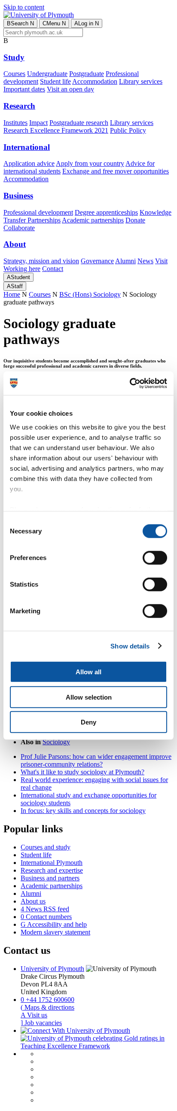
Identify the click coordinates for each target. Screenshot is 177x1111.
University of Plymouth (52, 968)
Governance (97, 261)
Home (11, 294)
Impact (38, 122)
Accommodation (94, 81)
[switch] (155, 558)
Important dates (24, 89)
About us (33, 901)
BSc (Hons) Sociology (90, 294)
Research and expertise (52, 870)
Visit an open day (70, 89)
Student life (55, 81)
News (145, 261)
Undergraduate (47, 73)
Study (13, 57)
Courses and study (45, 847)
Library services (140, 81)
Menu (54, 23)
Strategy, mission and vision (41, 261)
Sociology (56, 742)
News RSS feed (45, 909)
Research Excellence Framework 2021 (55, 130)
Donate (135, 220)
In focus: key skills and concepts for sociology (83, 810)
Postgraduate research (78, 122)
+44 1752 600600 (47, 999)
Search (20, 23)
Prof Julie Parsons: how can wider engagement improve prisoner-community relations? (96, 760)
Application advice (29, 163)
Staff (15, 286)
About (14, 244)
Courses (14, 73)
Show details (130, 645)
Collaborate (19, 227)
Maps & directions (47, 1007)
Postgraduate (86, 73)
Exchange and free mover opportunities (115, 171)
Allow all (88, 672)
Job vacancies (41, 1022)
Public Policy (128, 130)
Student (18, 277)
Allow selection (89, 696)
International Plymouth (51, 862)
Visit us (34, 1015)
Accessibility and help (54, 924)
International (26, 147)
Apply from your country (90, 163)
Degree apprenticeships (106, 212)
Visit (161, 261)
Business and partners (50, 878)
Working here (21, 268)
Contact (52, 268)
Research (19, 105)
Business (18, 195)
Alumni (125, 261)
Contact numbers (46, 916)
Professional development (38, 212)
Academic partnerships (93, 220)
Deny (88, 722)
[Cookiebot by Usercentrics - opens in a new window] (129, 383)
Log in (86, 23)
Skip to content (23, 7)
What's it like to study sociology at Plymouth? (82, 772)
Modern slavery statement (55, 932)
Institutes (15, 122)
